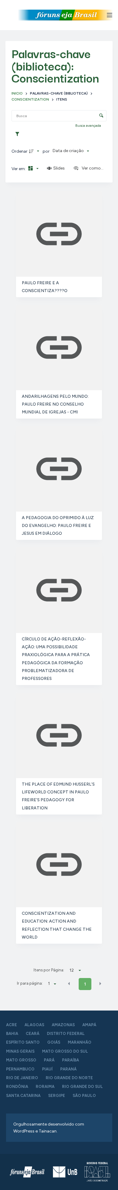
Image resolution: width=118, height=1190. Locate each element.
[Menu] (109, 15)
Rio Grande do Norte (69, 1078)
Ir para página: (30, 983)
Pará (49, 1060)
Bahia (12, 1033)
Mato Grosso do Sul (65, 1051)
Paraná (68, 1069)
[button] (69, 984)
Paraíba (70, 1060)
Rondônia (17, 1086)
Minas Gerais (20, 1051)
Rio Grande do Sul (82, 1086)
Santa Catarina (23, 1095)
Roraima (45, 1086)
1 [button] (85, 984)
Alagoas (34, 1025)
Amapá (89, 1025)
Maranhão (79, 1042)
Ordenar (19, 151)
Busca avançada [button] (88, 125)
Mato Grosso (21, 1060)
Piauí (47, 1069)
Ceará (32, 1033)
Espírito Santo (23, 1042)
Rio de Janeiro (22, 1078)
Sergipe (56, 1095)
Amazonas (63, 1025)
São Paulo (84, 1095)
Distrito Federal (66, 1033)
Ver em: (19, 168)
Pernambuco (20, 1069)
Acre (11, 1025)
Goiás (53, 1042)
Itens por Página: (49, 969)
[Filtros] (18, 134)
